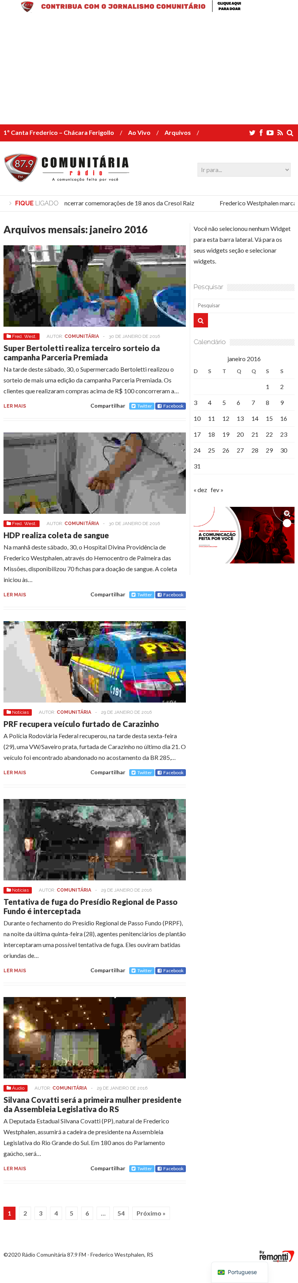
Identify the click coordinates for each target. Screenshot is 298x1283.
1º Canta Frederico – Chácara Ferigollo (58, 132)
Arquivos (178, 132)
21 (254, 434)
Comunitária (81, 336)
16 (283, 418)
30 (283, 450)
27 (240, 450)
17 (197, 434)
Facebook (173, 406)
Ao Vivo (139, 132)
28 (254, 450)
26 (225, 450)
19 (225, 434)
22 (269, 434)
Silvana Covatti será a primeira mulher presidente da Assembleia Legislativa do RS (92, 1104)
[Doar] (149, 10)
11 (211, 418)
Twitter (144, 406)
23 (283, 434)
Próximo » (151, 1213)
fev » (217, 489)
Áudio (18, 1088)
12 (225, 418)
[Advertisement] (149, 70)
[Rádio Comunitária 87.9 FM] (68, 177)
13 (240, 418)
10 (197, 418)
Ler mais (14, 406)
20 (240, 434)
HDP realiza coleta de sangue (56, 535)
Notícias (20, 712)
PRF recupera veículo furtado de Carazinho (81, 723)
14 (254, 418)
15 (269, 418)
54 (121, 1213)
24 (197, 450)
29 (269, 450)
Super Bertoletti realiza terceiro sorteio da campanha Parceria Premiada (81, 352)
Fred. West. (24, 336)
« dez (200, 489)
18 (211, 434)
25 (211, 450)
